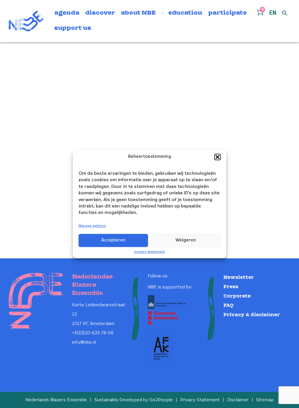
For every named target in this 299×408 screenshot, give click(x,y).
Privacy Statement (200, 400)
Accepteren (113, 240)
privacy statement (149, 251)
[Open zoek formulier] (284, 13)
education (185, 13)
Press (230, 287)
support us (72, 28)
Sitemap (265, 400)
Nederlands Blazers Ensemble (56, 400)
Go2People (161, 400)
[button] (217, 157)
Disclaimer (238, 400)
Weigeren (185, 240)
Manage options (92, 225)
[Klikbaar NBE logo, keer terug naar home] (26, 21)
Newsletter (238, 277)
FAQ (228, 305)
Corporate (237, 296)
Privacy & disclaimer (251, 315)
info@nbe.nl (84, 342)
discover (100, 13)
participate (227, 13)
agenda (66, 13)
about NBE (138, 13)
